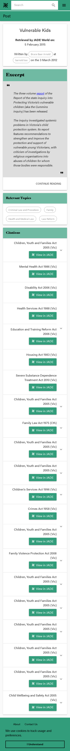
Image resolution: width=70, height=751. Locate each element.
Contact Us (31, 724)
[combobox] (36, 5)
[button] (40, 54)
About (16, 724)
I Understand (35, 744)
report (40, 93)
